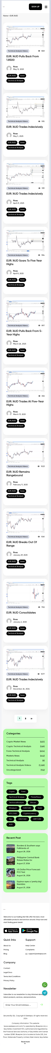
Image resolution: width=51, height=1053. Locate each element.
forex (22, 76)
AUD (11, 824)
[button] (25, 1042)
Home (5, 16)
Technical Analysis (15, 81)
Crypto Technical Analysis (18, 746)
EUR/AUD (12, 76)
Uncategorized (13, 770)
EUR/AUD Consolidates (21, 612)
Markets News (12, 756)
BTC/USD (13, 813)
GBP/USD (37, 819)
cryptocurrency (29, 813)
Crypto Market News (16, 742)
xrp (10, 819)
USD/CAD (22, 819)
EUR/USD (27, 808)
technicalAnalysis (16, 803)
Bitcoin (33, 803)
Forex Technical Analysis (18, 751)
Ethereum (13, 808)
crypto (12, 792)
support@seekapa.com (37, 954)
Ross (15, 67)
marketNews (36, 797)
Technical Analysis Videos (18, 51)
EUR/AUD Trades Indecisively (24, 127)
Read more (25, 1042)
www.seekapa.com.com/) (14, 1026)
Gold (40, 808)
